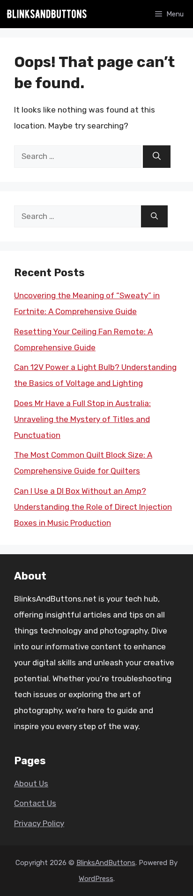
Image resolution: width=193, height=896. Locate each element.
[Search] (157, 156)
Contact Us (35, 803)
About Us (31, 783)
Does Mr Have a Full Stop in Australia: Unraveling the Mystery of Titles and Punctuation (82, 419)
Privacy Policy (39, 823)
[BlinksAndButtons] (47, 14)
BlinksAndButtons (105, 862)
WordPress (96, 878)
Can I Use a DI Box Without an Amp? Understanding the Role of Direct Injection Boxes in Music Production (93, 506)
